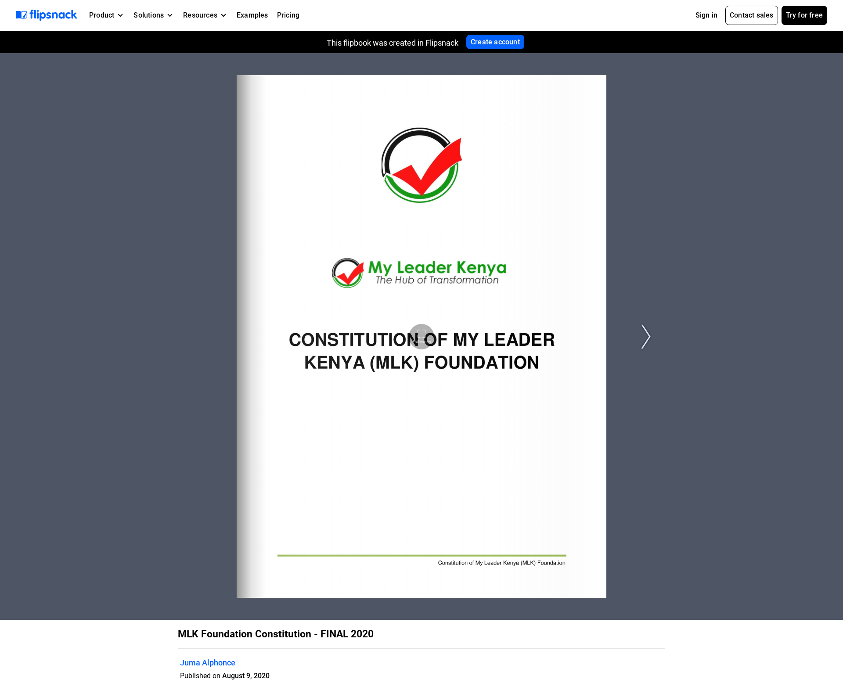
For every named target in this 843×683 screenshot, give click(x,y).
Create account (495, 42)
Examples (252, 15)
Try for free (804, 15)
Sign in (706, 15)
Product (101, 15)
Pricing (288, 15)
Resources (200, 15)
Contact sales (752, 15)
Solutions (148, 15)
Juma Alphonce (207, 662)
